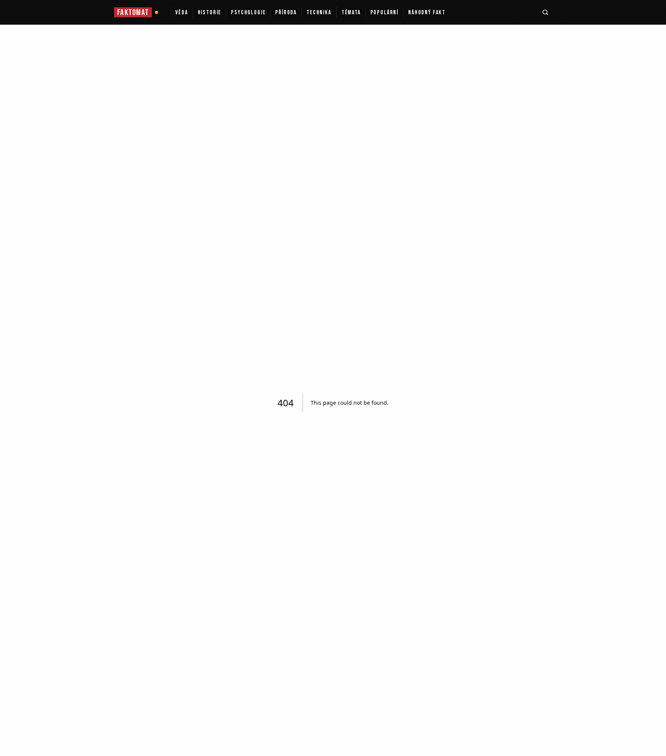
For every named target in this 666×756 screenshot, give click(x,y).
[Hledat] (545, 12)
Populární (384, 12)
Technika (318, 12)
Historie (210, 12)
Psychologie (248, 12)
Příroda (286, 12)
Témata (351, 12)
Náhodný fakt (427, 12)
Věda (181, 12)
